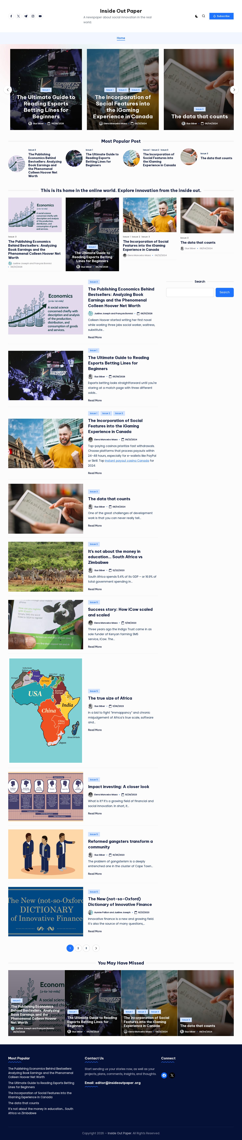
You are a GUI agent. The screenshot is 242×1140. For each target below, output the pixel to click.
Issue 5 (94, 602)
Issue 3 (134, 89)
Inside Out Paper (121, 11)
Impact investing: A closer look (118, 786)
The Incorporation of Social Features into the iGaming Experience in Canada (121, 107)
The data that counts (198, 116)
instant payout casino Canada (127, 461)
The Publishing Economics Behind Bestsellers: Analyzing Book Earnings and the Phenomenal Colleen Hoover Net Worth (45, 165)
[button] (221, 16)
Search (200, 281)
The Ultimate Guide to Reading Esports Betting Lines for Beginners (44, 107)
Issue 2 (121, 89)
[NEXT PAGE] (96, 948)
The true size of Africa (110, 698)
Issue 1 (44, 89)
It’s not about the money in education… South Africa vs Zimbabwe (115, 557)
